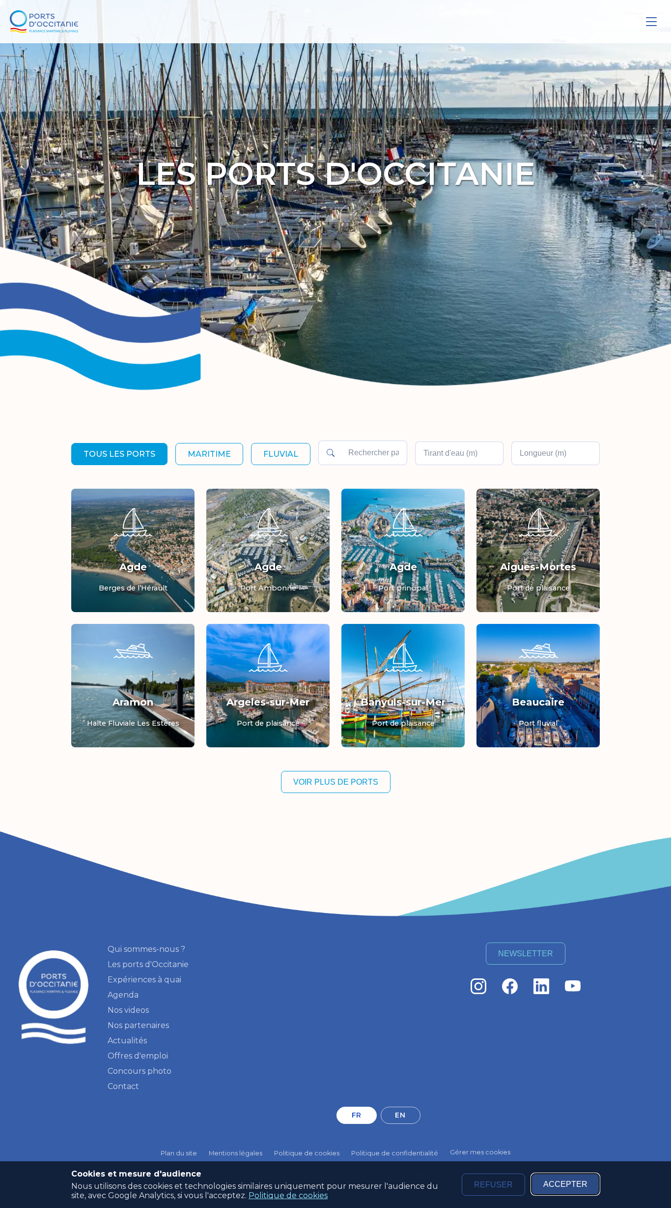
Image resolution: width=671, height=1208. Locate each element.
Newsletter (525, 953)
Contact (123, 1086)
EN (400, 1115)
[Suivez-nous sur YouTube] (573, 986)
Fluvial (280, 454)
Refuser (493, 1184)
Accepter (565, 1184)
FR (357, 1115)
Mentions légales (235, 1153)
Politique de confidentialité (394, 1153)
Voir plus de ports (335, 782)
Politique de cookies (288, 1195)
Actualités (127, 1040)
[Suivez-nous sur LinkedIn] (541, 986)
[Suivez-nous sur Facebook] (510, 986)
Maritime (209, 454)
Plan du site (179, 1153)
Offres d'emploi (138, 1056)
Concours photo (139, 1071)
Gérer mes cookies (480, 1152)
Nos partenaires (138, 1025)
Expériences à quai (144, 979)
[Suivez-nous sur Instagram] (478, 986)
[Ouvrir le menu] (651, 21)
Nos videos (128, 1010)
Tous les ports (119, 454)
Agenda (123, 995)
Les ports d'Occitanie (148, 964)
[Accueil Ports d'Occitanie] (44, 21)
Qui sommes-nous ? (146, 949)
